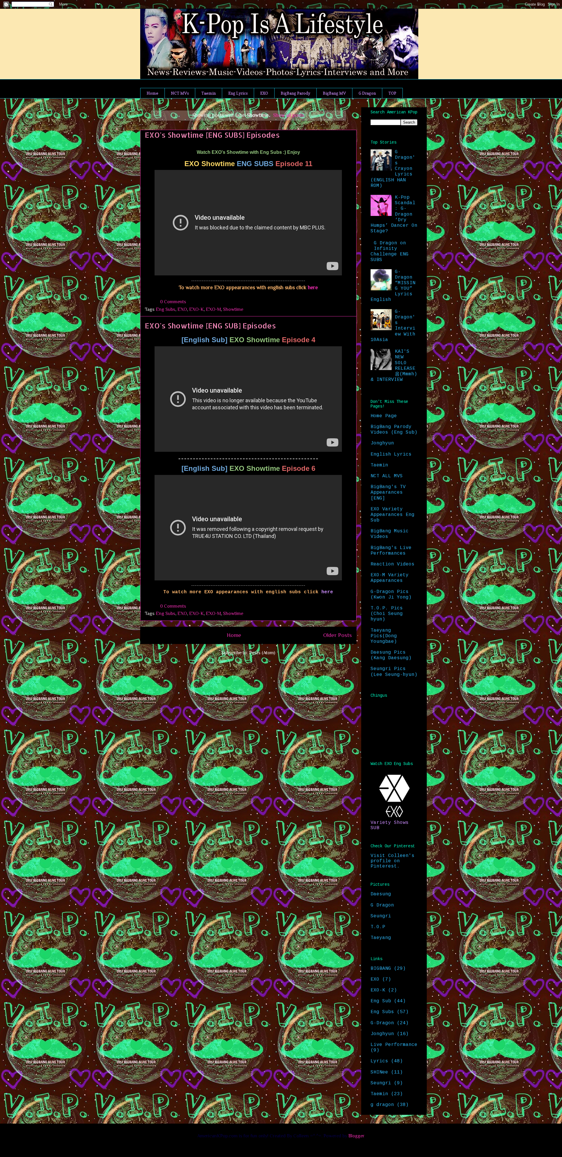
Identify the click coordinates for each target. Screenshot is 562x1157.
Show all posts (288, 115)
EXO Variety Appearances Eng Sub (392, 515)
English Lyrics (391, 454)
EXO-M (213, 309)
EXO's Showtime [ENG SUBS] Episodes (212, 134)
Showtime (233, 309)
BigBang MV (334, 93)
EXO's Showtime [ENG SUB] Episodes (210, 325)
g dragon (382, 1104)
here (313, 287)
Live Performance (394, 1044)
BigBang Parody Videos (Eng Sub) (394, 429)
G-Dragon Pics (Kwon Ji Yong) (391, 594)
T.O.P (378, 927)
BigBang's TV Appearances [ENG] (388, 492)
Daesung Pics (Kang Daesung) (391, 655)
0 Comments (173, 301)
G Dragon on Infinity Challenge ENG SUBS (390, 252)
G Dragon (367, 93)
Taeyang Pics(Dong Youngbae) (384, 636)
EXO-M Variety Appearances (390, 577)
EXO (264, 93)
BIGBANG (381, 968)
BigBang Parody (295, 93)
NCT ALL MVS (387, 476)
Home (152, 93)
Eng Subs (165, 309)
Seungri (381, 916)
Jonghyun (382, 443)
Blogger (356, 1136)
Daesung (381, 894)
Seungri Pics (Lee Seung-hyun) (394, 671)
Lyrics (379, 1061)
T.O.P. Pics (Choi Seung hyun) (387, 614)
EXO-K (196, 309)
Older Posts (337, 635)
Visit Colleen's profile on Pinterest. (392, 861)
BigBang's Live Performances (391, 550)
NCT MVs (180, 93)
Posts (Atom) (262, 652)
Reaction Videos (392, 564)
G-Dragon (382, 1023)
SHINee (379, 1072)
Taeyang (381, 937)
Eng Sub (381, 1001)
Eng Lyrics (238, 93)
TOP (392, 93)
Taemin (208, 93)
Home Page (384, 416)
